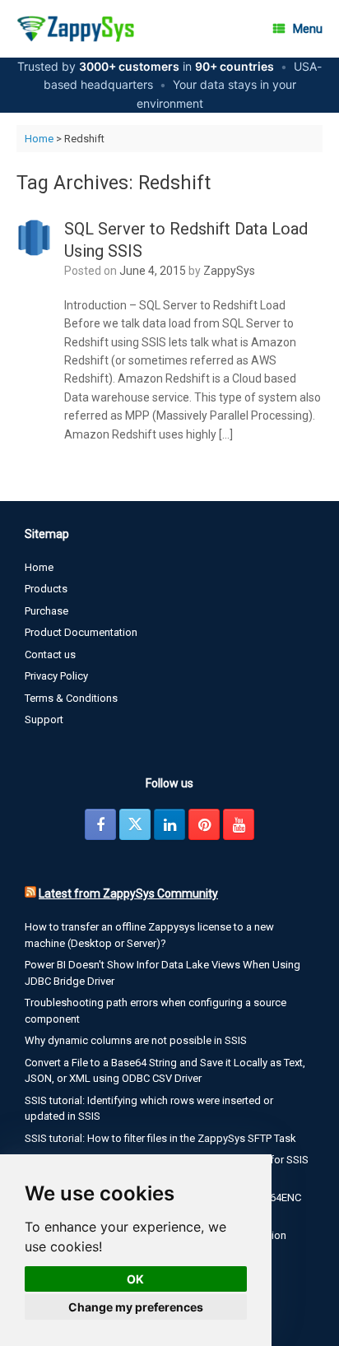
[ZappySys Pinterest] (204, 824)
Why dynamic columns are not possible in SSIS (136, 1040)
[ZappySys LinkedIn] (169, 824)
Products (46, 588)
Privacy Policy (56, 676)
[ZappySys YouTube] (238, 824)
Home (39, 138)
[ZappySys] (75, 29)
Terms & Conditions (71, 698)
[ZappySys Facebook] (100, 824)
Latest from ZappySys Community (128, 893)
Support (44, 719)
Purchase (46, 611)
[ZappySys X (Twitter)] (135, 824)
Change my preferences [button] (135, 1307)
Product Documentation (81, 632)
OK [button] (135, 1279)
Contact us (50, 654)
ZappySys (229, 270)
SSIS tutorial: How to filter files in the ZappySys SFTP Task (160, 1138)
